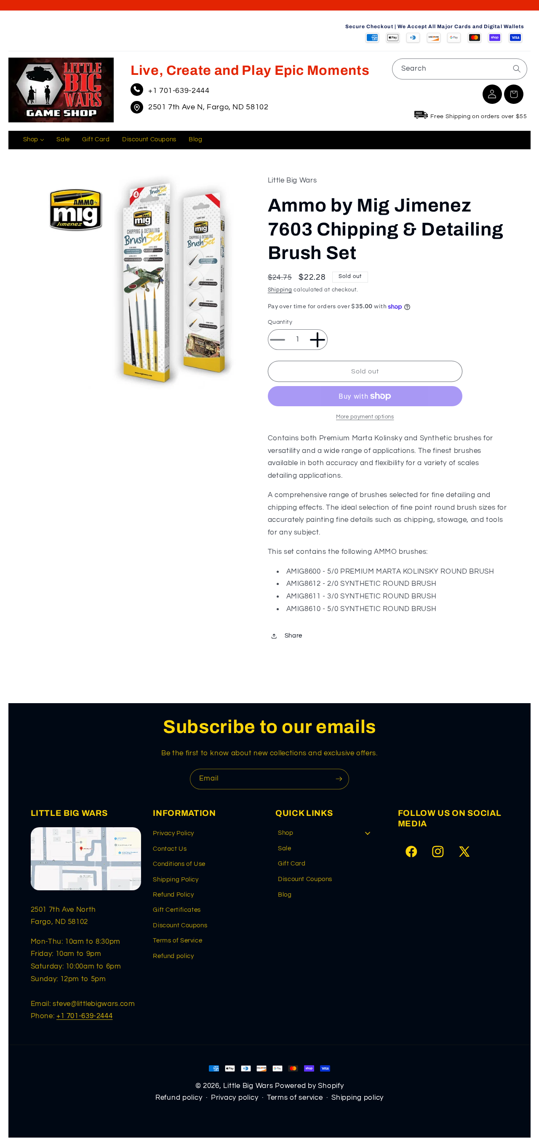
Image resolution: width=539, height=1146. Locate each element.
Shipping (280, 290)
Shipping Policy (175, 879)
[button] (513, 94)
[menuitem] (34, 140)
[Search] (516, 68)
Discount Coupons (180, 925)
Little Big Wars (248, 1086)
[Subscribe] (339, 779)
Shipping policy (357, 1097)
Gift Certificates (177, 910)
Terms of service (295, 1097)
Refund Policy (173, 895)
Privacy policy (234, 1097)
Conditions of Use (179, 864)
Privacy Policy (173, 833)
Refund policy (173, 956)
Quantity (280, 323)
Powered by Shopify (309, 1086)
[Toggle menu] (367, 832)
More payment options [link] (365, 417)
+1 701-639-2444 (178, 91)
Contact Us (170, 849)
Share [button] (293, 636)
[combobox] (459, 69)
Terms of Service (177, 940)
